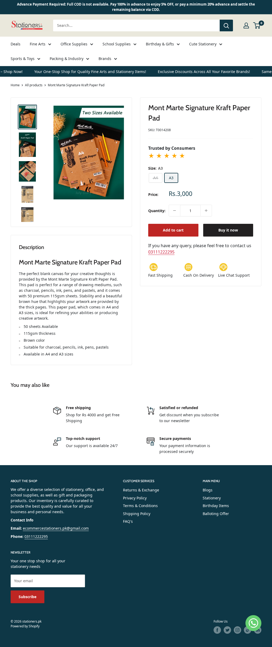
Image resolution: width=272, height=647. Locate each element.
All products (33, 85)
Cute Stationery (202, 43)
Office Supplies (74, 43)
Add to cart (173, 230)
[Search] (226, 25)
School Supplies (117, 43)
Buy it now (228, 230)
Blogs (207, 489)
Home (15, 85)
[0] (257, 25)
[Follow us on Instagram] (237, 630)
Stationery (212, 497)
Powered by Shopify (25, 626)
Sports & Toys (23, 58)
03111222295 (161, 252)
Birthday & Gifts (160, 43)
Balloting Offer (216, 513)
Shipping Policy (136, 513)
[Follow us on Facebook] (217, 630)
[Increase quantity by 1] (206, 210)
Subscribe (27, 596)
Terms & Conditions (140, 505)
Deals (15, 43)
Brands (105, 58)
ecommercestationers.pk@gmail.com (56, 528)
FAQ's (128, 521)
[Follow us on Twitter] (227, 630)
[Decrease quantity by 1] (174, 210)
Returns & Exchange (141, 489)
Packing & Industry (66, 58)
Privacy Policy (135, 497)
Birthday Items (216, 505)
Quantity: (156, 210)
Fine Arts (37, 43)
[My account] (246, 25)
